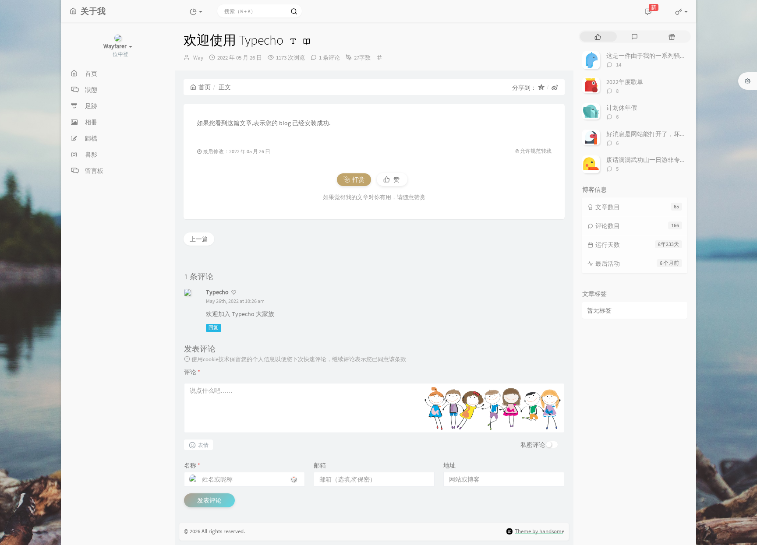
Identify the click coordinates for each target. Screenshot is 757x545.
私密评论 (532, 445)
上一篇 (199, 239)
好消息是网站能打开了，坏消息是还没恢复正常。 (673, 134)
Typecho (217, 292)
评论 (192, 372)
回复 (213, 328)
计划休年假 (621, 108)
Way (198, 57)
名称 (192, 465)
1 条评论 (329, 57)
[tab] (597, 36)
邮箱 (320, 465)
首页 (204, 87)
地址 (449, 465)
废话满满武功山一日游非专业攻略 (652, 160)
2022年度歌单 (624, 82)
